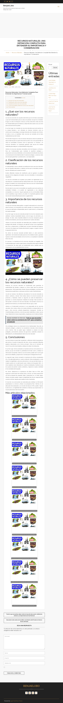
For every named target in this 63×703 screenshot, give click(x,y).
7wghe (10, 86)
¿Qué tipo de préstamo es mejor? (52, 108)
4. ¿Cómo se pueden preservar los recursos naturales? (20, 105)
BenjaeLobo (31, 685)
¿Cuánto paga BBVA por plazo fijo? (52, 95)
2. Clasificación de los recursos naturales (16, 102)
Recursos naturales (17, 52)
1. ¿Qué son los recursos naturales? (15, 100)
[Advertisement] (31, 25)
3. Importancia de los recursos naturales (16, 103)
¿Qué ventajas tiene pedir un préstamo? (52, 82)
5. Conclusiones (10, 107)
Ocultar (23, 97)
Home (7, 52)
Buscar (50, 64)
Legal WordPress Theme (16, 701)
